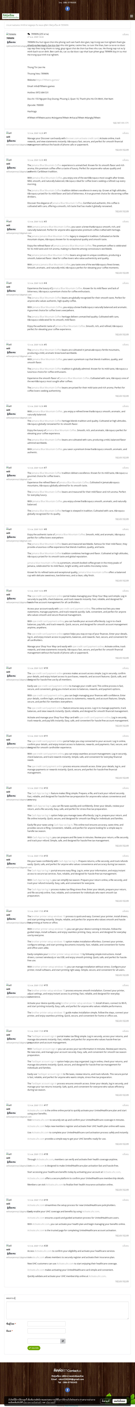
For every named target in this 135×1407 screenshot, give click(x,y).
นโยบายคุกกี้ (50, 1402)
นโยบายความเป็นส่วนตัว (32, 1402)
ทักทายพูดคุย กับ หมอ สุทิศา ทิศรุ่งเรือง (41, 25)
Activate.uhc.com (35, 1110)
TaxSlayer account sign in (44, 1036)
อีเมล (9, 1330)
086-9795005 (69, 2)
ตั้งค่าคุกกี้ (105, 1401)
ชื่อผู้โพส (11, 1323)
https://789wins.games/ (47, 79)
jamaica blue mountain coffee (42, 562)
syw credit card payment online (47, 596)
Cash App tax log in (41, 793)
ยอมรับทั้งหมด (119, 1401)
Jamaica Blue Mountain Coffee (46, 165)
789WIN (64, 25)
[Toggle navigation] (131, 16)
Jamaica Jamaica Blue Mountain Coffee (51, 226)
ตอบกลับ (35, 1348)
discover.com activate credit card (82, 138)
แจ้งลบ (125, 34)
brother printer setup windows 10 (48, 916)
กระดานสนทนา (13, 25)
